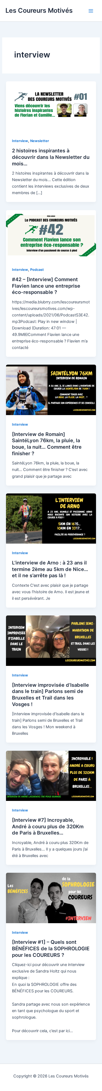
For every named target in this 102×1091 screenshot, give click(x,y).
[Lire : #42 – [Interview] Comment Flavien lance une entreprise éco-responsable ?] (51, 234)
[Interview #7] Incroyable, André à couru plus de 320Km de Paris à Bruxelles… (48, 826)
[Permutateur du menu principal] (91, 11)
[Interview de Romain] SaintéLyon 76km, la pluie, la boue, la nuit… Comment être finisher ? (47, 443)
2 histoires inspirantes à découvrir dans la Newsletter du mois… (50, 156)
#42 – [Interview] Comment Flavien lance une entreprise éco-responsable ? (46, 285)
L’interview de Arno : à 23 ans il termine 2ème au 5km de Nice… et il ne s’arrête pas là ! (50, 569)
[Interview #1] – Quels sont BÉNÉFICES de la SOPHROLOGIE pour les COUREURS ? (50, 948)
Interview (20, 141)
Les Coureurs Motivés (39, 10)
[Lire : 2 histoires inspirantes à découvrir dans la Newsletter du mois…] (51, 106)
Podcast (37, 270)
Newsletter (39, 141)
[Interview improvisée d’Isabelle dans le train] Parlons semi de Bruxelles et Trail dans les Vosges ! (50, 694)
